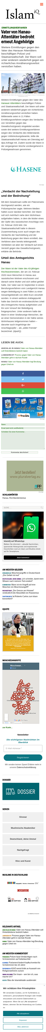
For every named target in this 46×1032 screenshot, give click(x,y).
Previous (8, 898)
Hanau (5, 498)
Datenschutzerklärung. (26, 767)
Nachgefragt (23, 850)
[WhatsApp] (23, 391)
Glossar (23, 817)
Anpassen (23, 1020)
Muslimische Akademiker (23, 828)
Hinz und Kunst (23, 861)
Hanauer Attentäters (11, 103)
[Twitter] (23, 379)
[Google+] (23, 385)
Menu (41, 3)
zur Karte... (7, 727)
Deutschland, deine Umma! (23, 839)
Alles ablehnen (23, 1027)
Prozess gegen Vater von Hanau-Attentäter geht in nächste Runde (21, 356)
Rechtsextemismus (17, 498)
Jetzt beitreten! (23, 558)
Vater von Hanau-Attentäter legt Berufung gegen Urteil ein (21, 363)
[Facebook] (23, 374)
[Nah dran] (44, 985)
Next (36, 898)
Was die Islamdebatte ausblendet (19, 980)
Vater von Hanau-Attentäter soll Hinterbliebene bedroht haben (22, 349)
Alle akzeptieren (23, 1014)
